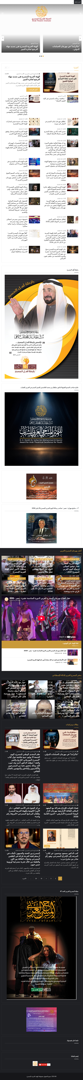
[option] (62, 38)
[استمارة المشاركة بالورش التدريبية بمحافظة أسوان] (34, 249)
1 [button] (43, 56)
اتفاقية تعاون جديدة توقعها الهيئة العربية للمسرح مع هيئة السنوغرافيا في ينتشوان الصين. (55, 163)
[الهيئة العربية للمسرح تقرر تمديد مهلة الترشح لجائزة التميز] (21, 38)
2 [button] (41, 56)
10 (41, 878)
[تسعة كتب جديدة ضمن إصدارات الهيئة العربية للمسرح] (34, 122)
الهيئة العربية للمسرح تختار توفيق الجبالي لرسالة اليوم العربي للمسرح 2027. (16, 133)
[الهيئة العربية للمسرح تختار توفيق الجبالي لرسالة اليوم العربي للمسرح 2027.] (34, 132)
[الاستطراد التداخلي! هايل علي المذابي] (41, 709)
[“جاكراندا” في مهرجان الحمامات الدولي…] (62, 38)
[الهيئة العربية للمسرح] (41, 13)
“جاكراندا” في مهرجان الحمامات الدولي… (60, 754)
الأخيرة (24, 878)
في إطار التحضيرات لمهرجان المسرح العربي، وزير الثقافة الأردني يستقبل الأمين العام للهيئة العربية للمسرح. (15, 566)
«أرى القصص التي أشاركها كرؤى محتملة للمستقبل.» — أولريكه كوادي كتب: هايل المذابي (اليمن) (42, 691)
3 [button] (39, 56)
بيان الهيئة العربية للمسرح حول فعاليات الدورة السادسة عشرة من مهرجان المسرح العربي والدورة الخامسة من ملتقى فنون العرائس (55, 253)
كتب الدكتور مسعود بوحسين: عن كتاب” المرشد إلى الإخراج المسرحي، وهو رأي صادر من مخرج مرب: (61, 856)
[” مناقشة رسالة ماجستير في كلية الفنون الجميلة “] (72, 99)
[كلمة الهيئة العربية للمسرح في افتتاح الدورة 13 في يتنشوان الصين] (34, 162)
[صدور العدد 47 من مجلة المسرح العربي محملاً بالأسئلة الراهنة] (72, 132)
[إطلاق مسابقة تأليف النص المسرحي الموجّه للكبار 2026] (72, 219)
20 (36, 878)
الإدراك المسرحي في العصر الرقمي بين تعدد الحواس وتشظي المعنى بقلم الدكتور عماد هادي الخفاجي (16, 710)
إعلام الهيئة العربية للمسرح (31, 74)
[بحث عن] (80, 14)
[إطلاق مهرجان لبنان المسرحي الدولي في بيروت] (72, 122)
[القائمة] (3, 14)
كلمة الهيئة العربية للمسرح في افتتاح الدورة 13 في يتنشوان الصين (17, 163)
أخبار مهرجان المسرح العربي (70, 559)
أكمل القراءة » (33, 89)
